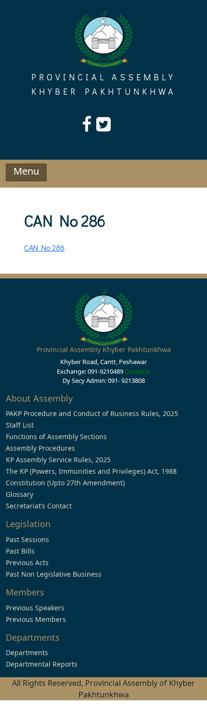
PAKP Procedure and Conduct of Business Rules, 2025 (92, 413)
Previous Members (36, 619)
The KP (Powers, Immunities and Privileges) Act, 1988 (91, 471)
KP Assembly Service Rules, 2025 (58, 459)
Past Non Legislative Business (54, 574)
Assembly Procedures (40, 448)
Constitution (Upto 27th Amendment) (65, 482)
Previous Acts (27, 562)
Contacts (137, 371)
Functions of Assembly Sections (56, 436)
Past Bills (20, 551)
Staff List (20, 425)
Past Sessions (27, 539)
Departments (27, 652)
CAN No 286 (44, 247)
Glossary (19, 494)
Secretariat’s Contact (39, 505)
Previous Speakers (35, 607)
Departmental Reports (42, 664)
